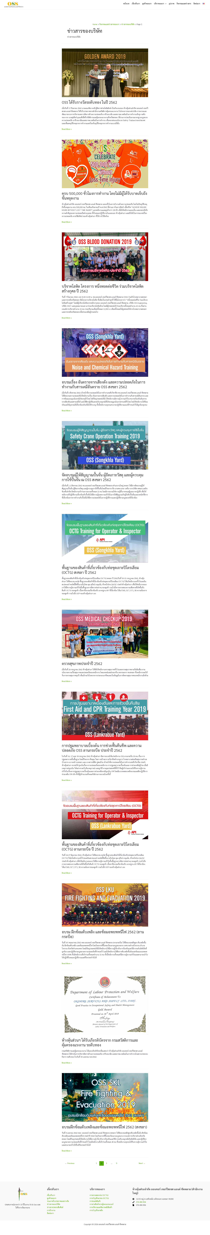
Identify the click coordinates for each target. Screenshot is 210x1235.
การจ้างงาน (51, 1210)
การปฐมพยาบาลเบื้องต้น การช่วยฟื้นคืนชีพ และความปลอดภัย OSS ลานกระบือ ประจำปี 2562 (102, 748)
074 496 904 (141, 1202)
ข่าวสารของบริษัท (53, 1204)
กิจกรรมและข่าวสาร (184, 3)
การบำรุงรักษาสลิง (96, 1210)
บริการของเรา (159, 3)
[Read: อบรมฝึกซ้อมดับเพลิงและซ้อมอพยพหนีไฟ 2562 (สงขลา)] (105, 1097)
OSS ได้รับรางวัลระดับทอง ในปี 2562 (89, 102)
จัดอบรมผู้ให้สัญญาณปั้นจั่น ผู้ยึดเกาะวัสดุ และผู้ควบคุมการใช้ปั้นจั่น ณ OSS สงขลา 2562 (102, 477)
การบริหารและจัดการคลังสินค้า (101, 1207)
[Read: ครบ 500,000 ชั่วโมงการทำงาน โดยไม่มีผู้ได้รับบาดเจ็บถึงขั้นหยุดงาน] (105, 163)
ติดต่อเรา (196, 3)
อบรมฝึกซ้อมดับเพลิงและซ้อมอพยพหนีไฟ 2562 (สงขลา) (104, 1126)
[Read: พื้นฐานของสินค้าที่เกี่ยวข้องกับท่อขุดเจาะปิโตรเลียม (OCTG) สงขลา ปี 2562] (105, 538)
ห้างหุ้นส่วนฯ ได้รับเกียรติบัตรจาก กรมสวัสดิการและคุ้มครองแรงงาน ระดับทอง (100, 1042)
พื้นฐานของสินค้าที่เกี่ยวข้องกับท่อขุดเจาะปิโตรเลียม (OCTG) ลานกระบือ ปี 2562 (100, 846)
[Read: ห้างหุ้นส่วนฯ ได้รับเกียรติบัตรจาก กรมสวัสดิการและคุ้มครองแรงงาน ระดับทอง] (105, 1004)
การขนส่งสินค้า (95, 1201)
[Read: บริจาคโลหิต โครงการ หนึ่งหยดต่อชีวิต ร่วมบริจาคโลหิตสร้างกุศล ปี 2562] (105, 256)
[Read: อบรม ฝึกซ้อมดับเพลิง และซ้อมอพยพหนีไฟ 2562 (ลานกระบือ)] (105, 904)
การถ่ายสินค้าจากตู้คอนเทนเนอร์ (101, 1204)
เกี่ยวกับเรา (136, 3)
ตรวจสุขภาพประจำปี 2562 (82, 663)
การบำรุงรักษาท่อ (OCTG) (99, 1198)
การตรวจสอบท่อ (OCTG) (99, 1195)
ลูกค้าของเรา (147, 3)
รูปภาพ (171, 3)
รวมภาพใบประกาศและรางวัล (58, 1201)
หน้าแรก (126, 3)
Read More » (67, 129)
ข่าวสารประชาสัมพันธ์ (55, 1207)
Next (142, 1163)
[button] (165, 3)
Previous (69, 1163)
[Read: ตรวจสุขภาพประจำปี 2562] (105, 633)
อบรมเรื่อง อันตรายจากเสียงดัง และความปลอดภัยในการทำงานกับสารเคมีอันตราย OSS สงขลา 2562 (103, 384)
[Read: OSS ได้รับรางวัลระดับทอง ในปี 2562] (105, 72)
